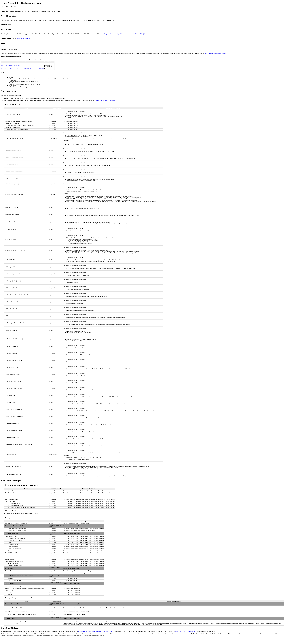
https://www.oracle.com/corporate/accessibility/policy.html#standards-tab (95, 631)
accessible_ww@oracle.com (23, 38)
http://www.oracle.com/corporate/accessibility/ (215, 53)
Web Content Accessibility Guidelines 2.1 (11, 65)
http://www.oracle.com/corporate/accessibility (185, 631)
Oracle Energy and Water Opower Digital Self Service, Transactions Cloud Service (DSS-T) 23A (123, 34)
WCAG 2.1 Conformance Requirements (105, 100)
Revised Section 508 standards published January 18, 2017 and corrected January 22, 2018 (22, 68)
